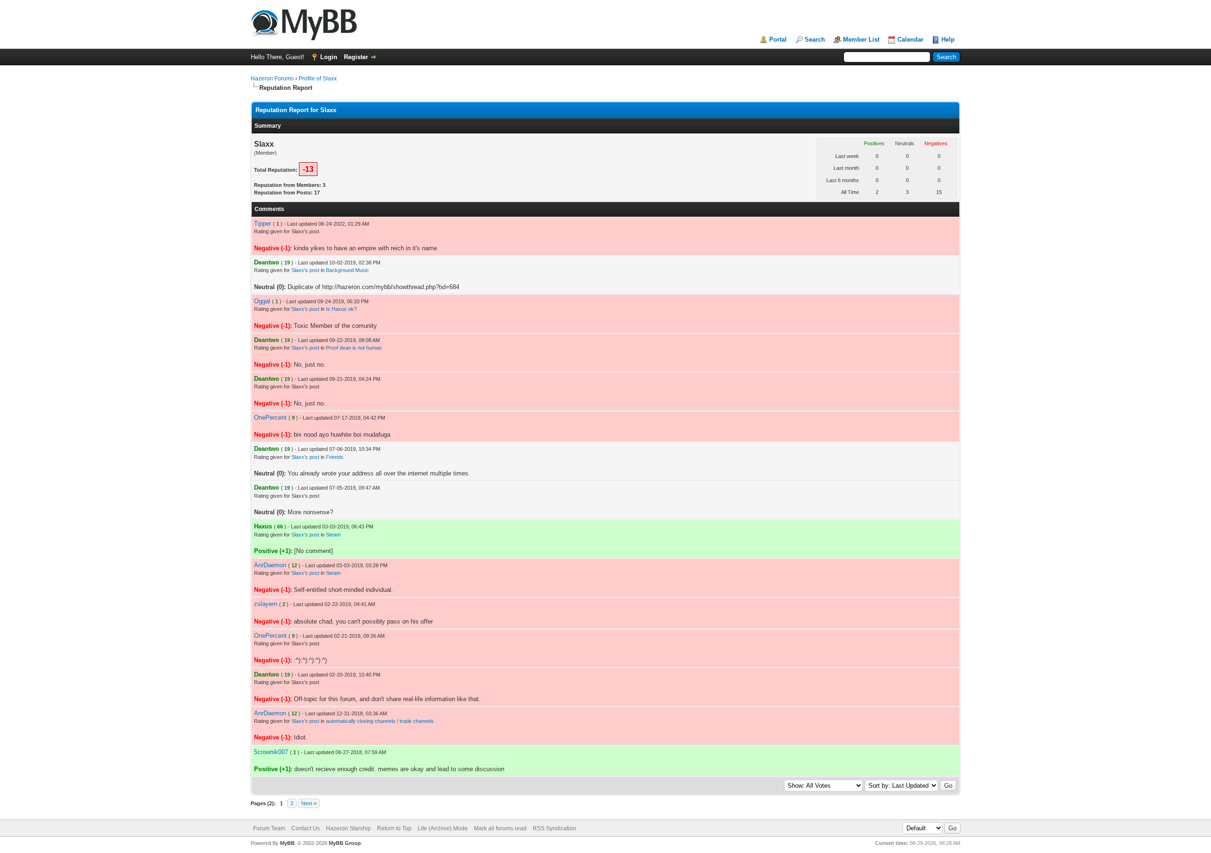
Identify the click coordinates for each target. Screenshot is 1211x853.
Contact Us (305, 828)
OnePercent (270, 417)
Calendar (910, 39)
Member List (861, 39)
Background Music (347, 270)
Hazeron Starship (348, 828)
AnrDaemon (270, 565)
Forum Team (269, 828)
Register (356, 57)
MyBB (287, 843)
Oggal (262, 301)
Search (815, 39)
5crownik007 (271, 752)
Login (328, 57)
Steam (333, 534)
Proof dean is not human (354, 348)
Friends (334, 457)
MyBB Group (345, 843)
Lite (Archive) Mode (443, 828)
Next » (308, 803)
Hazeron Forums (272, 78)
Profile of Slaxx (317, 78)
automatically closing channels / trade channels (380, 721)
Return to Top (394, 828)
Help (948, 39)
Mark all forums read (500, 828)
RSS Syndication (554, 828)
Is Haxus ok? (341, 309)
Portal (778, 39)
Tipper (262, 223)
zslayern (265, 603)
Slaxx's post (305, 270)
